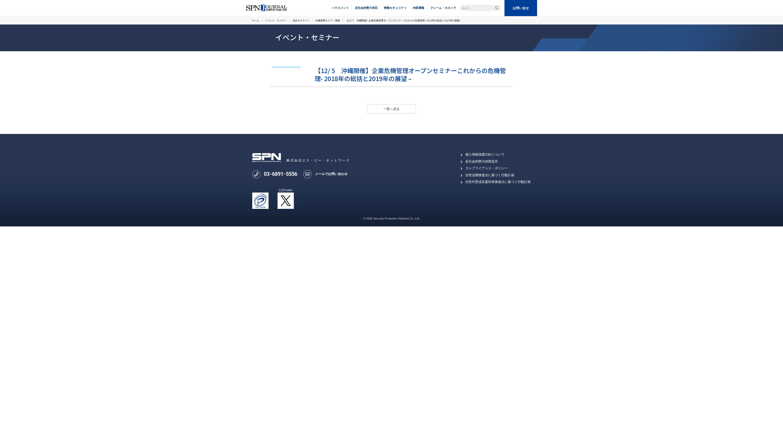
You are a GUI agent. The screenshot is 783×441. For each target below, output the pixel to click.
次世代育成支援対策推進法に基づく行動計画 (498, 182)
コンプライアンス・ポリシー (486, 168)
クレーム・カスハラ (443, 7)
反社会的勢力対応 (366, 7)
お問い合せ (521, 8)
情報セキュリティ (395, 7)
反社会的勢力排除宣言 (481, 161)
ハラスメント (340, 7)
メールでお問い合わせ (331, 174)
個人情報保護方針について (484, 154)
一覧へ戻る (391, 109)
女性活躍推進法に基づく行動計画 (489, 175)
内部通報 (418, 7)
